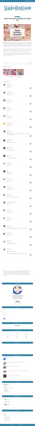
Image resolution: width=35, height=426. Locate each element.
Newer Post (5, 63)
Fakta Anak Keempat (9, 357)
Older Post (29, 63)
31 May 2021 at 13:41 (10, 172)
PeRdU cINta (9, 99)
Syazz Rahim (9, 84)
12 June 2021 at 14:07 (10, 226)
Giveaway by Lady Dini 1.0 (6, 77)
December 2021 (7, 416)
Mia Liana (8, 248)
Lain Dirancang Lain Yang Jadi (7, 390)
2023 (4, 413)
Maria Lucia (7, 404)
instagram (26, 334)
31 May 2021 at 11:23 (10, 164)
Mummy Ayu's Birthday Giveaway (13, 77)
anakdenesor (8, 401)
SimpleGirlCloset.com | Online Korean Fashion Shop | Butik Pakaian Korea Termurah (18, 370)
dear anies (7, 399)
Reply (30, 103)
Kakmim (8, 155)
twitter (17, 334)
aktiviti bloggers (17, 16)
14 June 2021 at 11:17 (10, 234)
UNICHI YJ (8, 209)
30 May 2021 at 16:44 (10, 132)
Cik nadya (9, 194)
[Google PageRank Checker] (17, 301)
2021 (4, 415)
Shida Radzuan (16, 22)
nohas (8, 107)
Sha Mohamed (9, 233)
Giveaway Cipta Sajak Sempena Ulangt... (20, 77)
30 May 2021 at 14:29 (10, 108)
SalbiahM (8, 186)
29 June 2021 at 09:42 (10, 242)
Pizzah (8, 225)
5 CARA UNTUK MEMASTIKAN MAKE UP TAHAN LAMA (13, 366)
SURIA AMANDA (6, 390)
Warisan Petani (10, 147)
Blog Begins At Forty (6, 384)
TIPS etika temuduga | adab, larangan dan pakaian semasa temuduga (16, 362)
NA (7, 115)
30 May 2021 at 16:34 (10, 124)
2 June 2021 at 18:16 (9, 195)
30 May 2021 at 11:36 (10, 85)
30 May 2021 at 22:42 (10, 148)
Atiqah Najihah (10, 139)
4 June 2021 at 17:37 (9, 218)
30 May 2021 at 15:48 (10, 116)
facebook (8, 334)
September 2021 (7, 420)
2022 (4, 414)
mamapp (8, 178)
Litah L (8, 217)
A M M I (5, 387)
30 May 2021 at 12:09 (10, 93)
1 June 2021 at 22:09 (9, 187)
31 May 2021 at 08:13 (10, 156)
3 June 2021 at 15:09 (9, 203)
